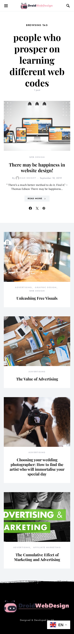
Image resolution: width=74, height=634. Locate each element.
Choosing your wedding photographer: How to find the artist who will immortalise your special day (37, 466)
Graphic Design (46, 287)
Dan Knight (28, 178)
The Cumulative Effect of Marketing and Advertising (37, 557)
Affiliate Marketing (47, 547)
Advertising (23, 287)
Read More (35, 198)
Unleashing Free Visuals (37, 298)
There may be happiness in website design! (37, 167)
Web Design (37, 157)
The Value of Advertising (37, 378)
